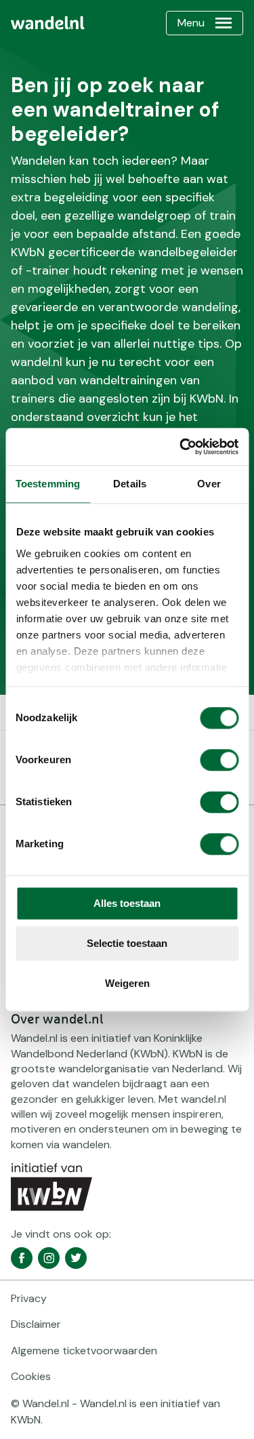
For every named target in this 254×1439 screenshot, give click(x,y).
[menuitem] (48, 23)
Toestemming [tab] (48, 483)
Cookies (31, 1376)
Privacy (29, 1298)
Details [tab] (129, 483)
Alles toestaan (127, 903)
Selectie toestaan (127, 943)
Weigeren (127, 983)
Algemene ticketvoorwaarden (84, 1350)
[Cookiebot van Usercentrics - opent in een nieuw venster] (180, 446)
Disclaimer (36, 1324)
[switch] (219, 760)
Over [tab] (208, 483)
